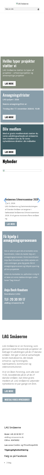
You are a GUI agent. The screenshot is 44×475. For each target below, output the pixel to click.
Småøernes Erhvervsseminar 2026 (21, 199)
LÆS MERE (9, 83)
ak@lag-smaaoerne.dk (14, 437)
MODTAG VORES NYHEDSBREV (17, 399)
